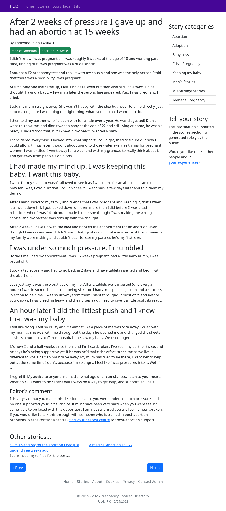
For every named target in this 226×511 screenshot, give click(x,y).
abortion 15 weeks (55, 51)
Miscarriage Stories (188, 90)
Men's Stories (183, 81)
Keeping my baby (186, 72)
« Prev (18, 467)
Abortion (179, 36)
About (97, 481)
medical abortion (24, 51)
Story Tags (61, 6)
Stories (43, 6)
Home (29, 6)
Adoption (180, 45)
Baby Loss (180, 54)
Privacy (129, 481)
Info (77, 6)
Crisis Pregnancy (186, 63)
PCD (14, 6)
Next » (155, 467)
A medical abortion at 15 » (110, 444)
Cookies (112, 481)
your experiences (183, 162)
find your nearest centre (89, 419)
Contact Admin (150, 481)
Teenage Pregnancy (188, 100)
